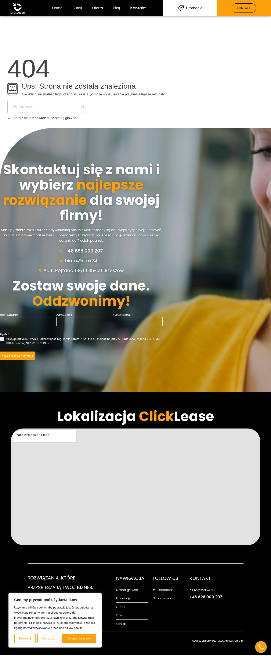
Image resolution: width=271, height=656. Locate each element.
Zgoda (4, 334)
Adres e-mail (64, 315)
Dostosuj (25, 638)
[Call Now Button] (261, 647)
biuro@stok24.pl (84, 260)
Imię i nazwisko (9, 315)
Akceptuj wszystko (79, 638)
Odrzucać (48, 638)
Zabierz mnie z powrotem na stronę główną (43, 118)
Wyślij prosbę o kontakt (17, 355)
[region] (55, 620)
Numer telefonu (123, 315)
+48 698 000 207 (83, 251)
